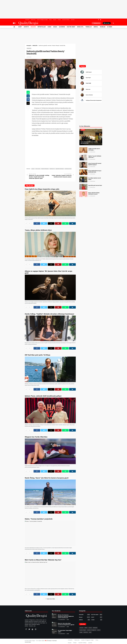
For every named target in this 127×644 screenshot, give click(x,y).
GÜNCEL (82, 129)
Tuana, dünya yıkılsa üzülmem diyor (38, 230)
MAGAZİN (29, 48)
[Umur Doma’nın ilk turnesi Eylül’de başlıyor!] (83, 165)
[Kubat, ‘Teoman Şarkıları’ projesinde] (50, 533)
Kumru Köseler (89, 94)
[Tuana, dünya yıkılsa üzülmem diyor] (50, 244)
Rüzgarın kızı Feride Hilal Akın (36, 437)
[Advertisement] (63, 9)
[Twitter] (100, 20)
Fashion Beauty (44, 168)
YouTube (107, 23)
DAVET (96, 617)
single (81, 632)
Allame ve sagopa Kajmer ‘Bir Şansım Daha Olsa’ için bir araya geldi (48, 272)
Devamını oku (32, 625)
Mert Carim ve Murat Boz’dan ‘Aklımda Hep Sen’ (43, 560)
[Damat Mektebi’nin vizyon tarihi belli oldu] (83, 172)
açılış (33, 168)
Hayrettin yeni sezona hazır (95, 185)
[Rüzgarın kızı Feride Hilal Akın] (50, 451)
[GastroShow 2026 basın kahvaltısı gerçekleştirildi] (90, 137)
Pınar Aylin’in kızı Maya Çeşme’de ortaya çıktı (42, 189)
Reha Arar (88, 89)
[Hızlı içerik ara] (113, 23)
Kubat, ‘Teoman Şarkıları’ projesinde (39, 519)
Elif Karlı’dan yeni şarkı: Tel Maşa (37, 355)
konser (90, 627)
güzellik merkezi (60, 168)
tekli (90, 632)
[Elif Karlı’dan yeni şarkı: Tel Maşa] (50, 369)
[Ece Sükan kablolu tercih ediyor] (83, 179)
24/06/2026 (62, 619)
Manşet (84, 617)
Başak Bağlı (88, 83)
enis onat (38, 168)
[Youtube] (32, 629)
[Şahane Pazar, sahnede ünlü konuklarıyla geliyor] (50, 410)
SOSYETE (86, 632)
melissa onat (68, 168)
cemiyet (81, 627)
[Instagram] (35, 629)
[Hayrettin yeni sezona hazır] (83, 187)
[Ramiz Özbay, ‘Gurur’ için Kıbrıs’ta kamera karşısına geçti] (50, 492)
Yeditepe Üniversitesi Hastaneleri (94, 100)
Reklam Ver (97, 23)
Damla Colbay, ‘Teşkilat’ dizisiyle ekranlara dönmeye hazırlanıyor (49, 314)
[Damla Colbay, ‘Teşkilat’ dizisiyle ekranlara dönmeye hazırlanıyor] (50, 328)
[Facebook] (98, 20)
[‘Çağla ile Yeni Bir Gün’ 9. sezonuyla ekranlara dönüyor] (83, 150)
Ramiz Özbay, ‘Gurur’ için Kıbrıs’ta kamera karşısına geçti (46, 478)
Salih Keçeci (89, 72)
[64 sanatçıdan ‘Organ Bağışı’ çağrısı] (54, 631)
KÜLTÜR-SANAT (96, 614)
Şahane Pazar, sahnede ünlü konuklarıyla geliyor (43, 396)
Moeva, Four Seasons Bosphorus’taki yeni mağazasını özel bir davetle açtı (66, 616)
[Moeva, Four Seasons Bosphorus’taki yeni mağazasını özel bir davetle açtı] (54, 616)
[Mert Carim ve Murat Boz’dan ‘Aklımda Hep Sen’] (50, 574)
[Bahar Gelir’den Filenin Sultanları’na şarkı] (83, 194)
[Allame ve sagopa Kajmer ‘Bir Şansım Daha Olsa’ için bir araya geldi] (50, 287)
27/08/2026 (92, 151)
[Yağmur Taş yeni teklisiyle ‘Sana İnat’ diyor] (83, 157)
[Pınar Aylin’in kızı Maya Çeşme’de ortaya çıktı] (50, 203)
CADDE (96, 619)
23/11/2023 (29, 57)
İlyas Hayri (88, 77)
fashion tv (52, 168)
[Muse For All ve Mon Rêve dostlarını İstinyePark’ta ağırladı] (54, 624)
